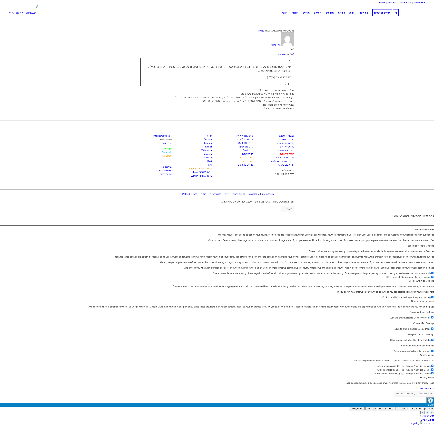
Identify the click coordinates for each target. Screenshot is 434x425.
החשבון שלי (166, 166)
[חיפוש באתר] (404, 12)
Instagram (167, 155)
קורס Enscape (246, 146)
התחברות (392, 2)
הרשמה (382, 2)
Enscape (208, 139)
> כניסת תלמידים (245, 139)
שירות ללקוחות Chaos (202, 172)
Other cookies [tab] (427, 354)
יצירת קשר (167, 143)
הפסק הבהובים (386, 408)
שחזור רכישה (166, 174)
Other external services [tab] (422, 301)
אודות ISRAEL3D (286, 164)
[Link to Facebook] (9, 2)
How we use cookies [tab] (424, 229)
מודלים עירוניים (287, 146)
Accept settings (425, 393)
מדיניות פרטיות (427, 388)
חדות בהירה (402, 408)
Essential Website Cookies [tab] (421, 245)
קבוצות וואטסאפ (286, 135)
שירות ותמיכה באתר (284, 157)
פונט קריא (371, 408)
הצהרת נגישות (425, 419)
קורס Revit (248, 150)
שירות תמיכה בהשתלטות (282, 161)
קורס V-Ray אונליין (244, 135)
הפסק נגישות (426, 416)
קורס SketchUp (245, 143)
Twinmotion (206, 150)
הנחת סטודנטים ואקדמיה (200, 168)
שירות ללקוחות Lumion (201, 175)
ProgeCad (207, 153)
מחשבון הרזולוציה (286, 150)
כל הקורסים (247, 153)
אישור (290, 208)
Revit (209, 161)
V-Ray (209, 135)
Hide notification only (405, 393)
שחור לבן (428, 408)
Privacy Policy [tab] (427, 377)
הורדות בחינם (287, 139)
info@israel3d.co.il (162, 135)
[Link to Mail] (19, 2)
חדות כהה (416, 408)
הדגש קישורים (357, 408)
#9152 (261, 30)
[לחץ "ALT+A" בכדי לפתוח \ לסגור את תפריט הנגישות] (430, 400)
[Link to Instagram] (14, 2)
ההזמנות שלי (405, 2)
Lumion (208, 146)
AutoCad (208, 157)
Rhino (209, 164)
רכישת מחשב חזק (285, 143)
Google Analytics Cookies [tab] (421, 280)
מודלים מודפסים (245, 164)
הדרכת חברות (246, 157)
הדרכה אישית (247, 161)
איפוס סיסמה (419, 2)
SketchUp (207, 143)
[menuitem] (382, 3)
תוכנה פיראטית (287, 153)
